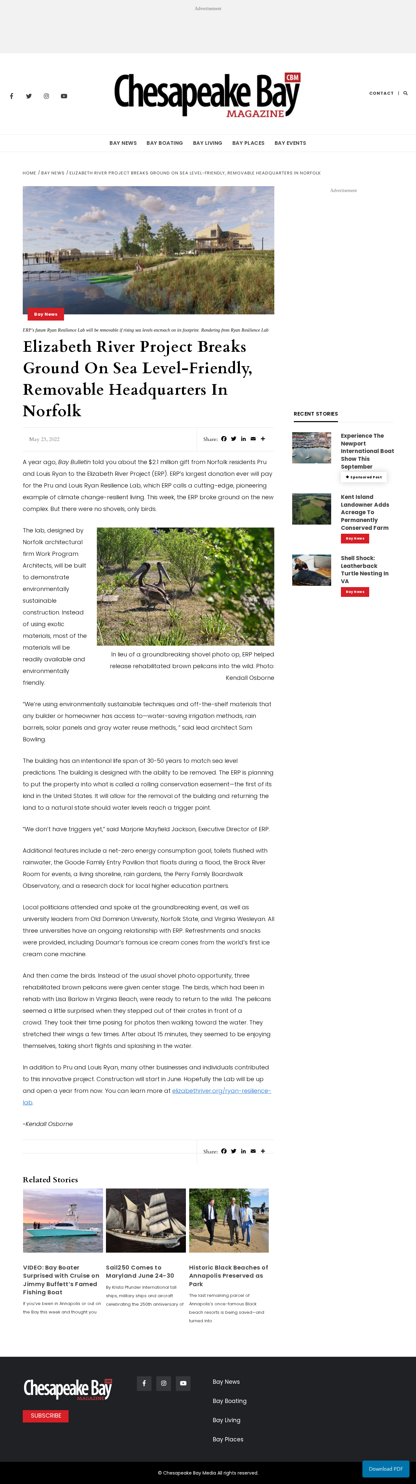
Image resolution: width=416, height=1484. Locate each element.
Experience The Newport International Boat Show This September (367, 451)
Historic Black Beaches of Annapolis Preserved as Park (228, 1275)
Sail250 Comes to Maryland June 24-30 (140, 1271)
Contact (381, 93)
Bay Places (248, 143)
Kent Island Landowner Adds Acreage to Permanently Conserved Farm (365, 512)
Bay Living (208, 143)
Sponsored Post (366, 477)
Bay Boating (165, 143)
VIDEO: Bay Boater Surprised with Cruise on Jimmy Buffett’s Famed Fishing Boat (61, 1279)
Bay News (123, 143)
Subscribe (46, 1415)
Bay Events (290, 143)
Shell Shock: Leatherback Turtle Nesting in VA (365, 569)
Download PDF (386, 1469)
